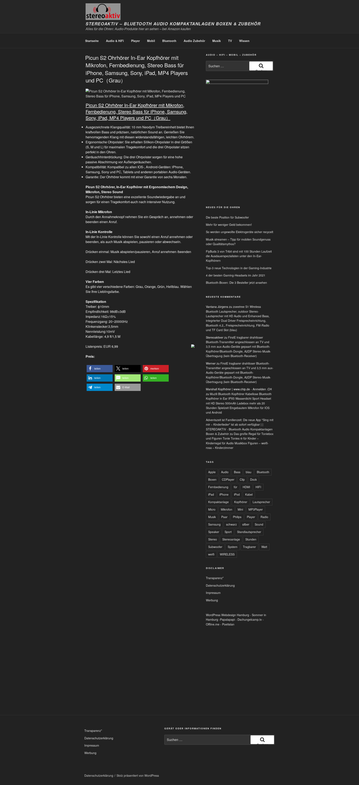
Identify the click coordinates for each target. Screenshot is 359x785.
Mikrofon (226, 509)
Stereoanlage (231, 539)
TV (230, 41)
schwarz (231, 524)
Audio (225, 472)
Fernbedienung (218, 487)
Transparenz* (215, 578)
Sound (259, 524)
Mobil (151, 41)
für (235, 487)
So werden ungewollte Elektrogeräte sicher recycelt (239, 232)
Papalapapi (227, 619)
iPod (237, 494)
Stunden (250, 539)
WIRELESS (227, 554)
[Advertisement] (225, 170)
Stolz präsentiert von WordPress (138, 775)
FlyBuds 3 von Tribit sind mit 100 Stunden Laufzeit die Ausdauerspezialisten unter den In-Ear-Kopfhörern (239, 256)
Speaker (213, 532)
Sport (228, 532)
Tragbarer (249, 547)
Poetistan (228, 624)
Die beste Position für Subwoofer (227, 217)
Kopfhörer (240, 502)
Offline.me (212, 624)
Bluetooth (169, 41)
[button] (100, 368)
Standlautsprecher (249, 532)
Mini (240, 509)
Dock (253, 479)
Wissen (244, 41)
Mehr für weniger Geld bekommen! (229, 224)
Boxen (212, 479)
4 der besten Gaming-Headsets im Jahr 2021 (235, 275)
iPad (211, 494)
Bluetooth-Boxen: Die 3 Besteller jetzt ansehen (236, 282)
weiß (211, 554)
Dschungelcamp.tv (249, 619)
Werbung (212, 600)
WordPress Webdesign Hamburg (227, 615)
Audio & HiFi (115, 41)
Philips (237, 517)
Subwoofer (215, 547)
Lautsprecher (261, 502)
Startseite (92, 41)
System (232, 547)
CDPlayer (228, 479)
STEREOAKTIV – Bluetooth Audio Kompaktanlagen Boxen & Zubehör (173, 24)
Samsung (214, 524)
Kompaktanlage (218, 502)
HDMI (246, 487)
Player (135, 41)
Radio (264, 517)
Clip (242, 479)
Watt (264, 547)
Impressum (213, 593)
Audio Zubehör (194, 41)
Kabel (249, 494)
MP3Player (255, 509)
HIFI (258, 487)
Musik (216, 41)
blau (248, 472)
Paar (224, 517)
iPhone (224, 494)
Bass (237, 472)
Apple (212, 472)
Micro (211, 509)
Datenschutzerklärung (220, 585)
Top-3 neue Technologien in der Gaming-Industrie (239, 268)
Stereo (212, 539)
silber (245, 524)
